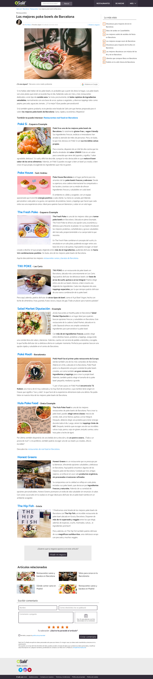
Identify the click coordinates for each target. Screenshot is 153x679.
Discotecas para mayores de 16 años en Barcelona (120, 46)
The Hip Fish (25, 506)
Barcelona (26, 9)
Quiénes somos (33, 677)
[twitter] (20, 670)
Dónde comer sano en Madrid (46, 587)
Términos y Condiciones (63, 677)
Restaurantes (34, 9)
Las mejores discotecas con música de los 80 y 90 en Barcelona (121, 53)
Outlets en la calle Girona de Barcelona (120, 62)
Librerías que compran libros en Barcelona (121, 58)
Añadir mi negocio (58, 554)
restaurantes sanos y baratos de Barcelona (61, 258)
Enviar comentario (88, 637)
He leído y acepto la (33, 635)
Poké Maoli (24, 354)
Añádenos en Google (91, 84)
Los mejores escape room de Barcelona (120, 41)
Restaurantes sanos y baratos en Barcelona (46, 575)
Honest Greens (27, 457)
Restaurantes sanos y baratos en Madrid (88, 587)
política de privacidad (38, 635)
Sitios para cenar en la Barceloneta (88, 575)
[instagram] (25, 670)
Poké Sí (22, 124)
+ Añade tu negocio (94, 25)
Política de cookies (92, 677)
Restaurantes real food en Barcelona (61, 118)
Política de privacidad (78, 677)
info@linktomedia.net (79, 647)
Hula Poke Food (27, 403)
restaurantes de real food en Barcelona (43, 449)
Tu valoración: (43, 631)
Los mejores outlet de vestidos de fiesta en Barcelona (120, 36)
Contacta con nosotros (47, 677)
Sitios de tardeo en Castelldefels (118, 30)
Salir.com (19, 9)
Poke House (25, 172)
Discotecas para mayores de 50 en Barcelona (118, 25)
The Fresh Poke (27, 212)
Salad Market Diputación (33, 308)
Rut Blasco (28, 25)
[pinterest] (29, 670)
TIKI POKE (24, 266)
